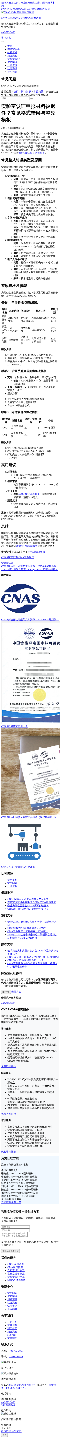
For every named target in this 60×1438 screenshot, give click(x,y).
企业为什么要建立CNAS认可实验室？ (28, 905)
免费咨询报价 (8, 1066)
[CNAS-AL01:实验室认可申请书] (24, 864)
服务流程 (12, 55)
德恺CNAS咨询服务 (29, 494)
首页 (9, 46)
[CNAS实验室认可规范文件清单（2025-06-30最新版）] (20, 616)
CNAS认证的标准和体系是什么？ (25, 960)
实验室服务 (13, 49)
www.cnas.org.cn (36, 551)
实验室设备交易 (16, 1273)
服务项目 (12, 1299)
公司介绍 (12, 1322)
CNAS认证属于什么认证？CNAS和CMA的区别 (33, 957)
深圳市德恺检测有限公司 (22, 1384)
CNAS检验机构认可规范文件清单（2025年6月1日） (29, 817)
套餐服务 (12, 1325)
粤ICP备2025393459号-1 (14, 1388)
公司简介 (12, 71)
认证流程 (12, 886)
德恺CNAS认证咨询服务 (31, 153)
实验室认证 (7, 563)
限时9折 (6, 992)
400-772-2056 (8, 32)
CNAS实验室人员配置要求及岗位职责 (28, 899)
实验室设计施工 (16, 1270)
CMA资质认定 (26, 557)
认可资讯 (12, 68)
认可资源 (12, 65)
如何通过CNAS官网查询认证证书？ (26, 928)
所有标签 (12, 1309)
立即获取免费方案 (11, 1202)
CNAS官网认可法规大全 (14, 726)
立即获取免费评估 (10, 1251)
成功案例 (12, 62)
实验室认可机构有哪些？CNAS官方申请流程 (31, 902)
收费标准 (12, 52)
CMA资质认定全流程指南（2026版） (27, 931)
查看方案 (16, 991)
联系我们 (12, 1335)
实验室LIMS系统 (16, 1280)
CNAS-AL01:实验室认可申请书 (18, 867)
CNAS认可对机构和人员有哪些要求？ (28, 908)
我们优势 (12, 1328)
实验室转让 (13, 59)
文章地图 (12, 1338)
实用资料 (12, 880)
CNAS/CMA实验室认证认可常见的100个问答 (25, 9)
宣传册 (52, 1384)
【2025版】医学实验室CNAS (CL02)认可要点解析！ (29, 569)
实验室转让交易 (16, 1277)
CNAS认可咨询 (9, 557)
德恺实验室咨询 (21, 18)
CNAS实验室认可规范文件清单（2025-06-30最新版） (30, 566)
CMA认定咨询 (15, 1267)
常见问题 (38, 91)
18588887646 (16, 1356)
